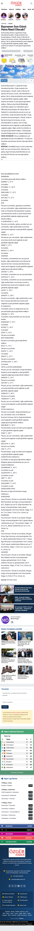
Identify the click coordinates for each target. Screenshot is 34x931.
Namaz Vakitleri (9, 897)
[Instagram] (15, 886)
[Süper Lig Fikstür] (32, 778)
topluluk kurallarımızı (16, 712)
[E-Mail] (12, 622)
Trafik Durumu (23, 897)
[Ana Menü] (2, 3)
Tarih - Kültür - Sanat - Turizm (10, 913)
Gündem (4, 9)
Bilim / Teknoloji (12, 915)
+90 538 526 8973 (18, 876)
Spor (24, 9)
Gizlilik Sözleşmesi (22, 915)
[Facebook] (9, 886)
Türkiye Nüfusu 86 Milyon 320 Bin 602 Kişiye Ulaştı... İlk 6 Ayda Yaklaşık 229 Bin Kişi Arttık (8, 678)
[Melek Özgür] (5, 620)
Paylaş (5, 80)
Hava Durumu (23, 893)
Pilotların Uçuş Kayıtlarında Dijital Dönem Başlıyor (23, 677)
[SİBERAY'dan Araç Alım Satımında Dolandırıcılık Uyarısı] (8, 636)
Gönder (5, 707)
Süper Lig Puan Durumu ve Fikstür (7, 901)
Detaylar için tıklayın (17, 772)
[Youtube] (18, 886)
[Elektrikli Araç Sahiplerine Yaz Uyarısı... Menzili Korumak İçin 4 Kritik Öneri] (8, 653)
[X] (12, 886)
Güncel (11, 9)
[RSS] (24, 886)
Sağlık (20, 913)
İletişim (30, 915)
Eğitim (24, 913)
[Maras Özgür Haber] (16, 3)
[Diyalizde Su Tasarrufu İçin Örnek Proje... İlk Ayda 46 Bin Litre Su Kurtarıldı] (25, 636)
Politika (18, 9)
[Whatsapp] (21, 886)
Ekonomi (22, 911)
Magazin (4, 915)
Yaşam (10, 23)
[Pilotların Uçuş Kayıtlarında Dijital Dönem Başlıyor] (25, 670)
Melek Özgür (15, 618)
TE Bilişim (21, 918)
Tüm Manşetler (24, 900)
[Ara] (31, 4)
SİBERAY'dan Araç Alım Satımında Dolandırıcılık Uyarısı (8, 643)
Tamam (29, 924)
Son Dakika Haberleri (9, 905)
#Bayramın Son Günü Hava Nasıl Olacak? (11, 51)
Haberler (3, 23)
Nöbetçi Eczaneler (9, 893)
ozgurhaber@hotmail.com (18, 879)
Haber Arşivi (23, 905)
